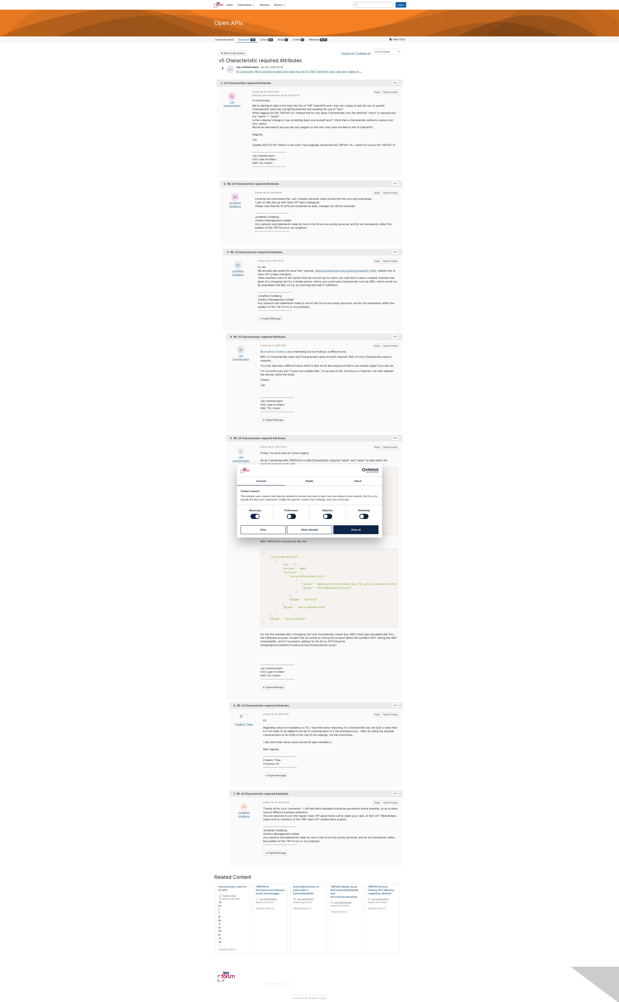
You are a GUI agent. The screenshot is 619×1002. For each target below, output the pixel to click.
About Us (362, 983)
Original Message (271, 318)
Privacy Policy (364, 990)
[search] (356, 4)
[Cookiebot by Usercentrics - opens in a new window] (364, 470)
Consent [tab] (261, 480)
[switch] (291, 516)
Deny (263, 529)
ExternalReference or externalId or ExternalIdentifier (306, 890)
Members (317, 39)
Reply (377, 92)
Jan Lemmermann (268, 899)
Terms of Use (364, 987)
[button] (246, 4)
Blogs (282, 39)
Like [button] (395, 82)
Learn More (317, 987)
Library (266, 39)
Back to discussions (234, 53)
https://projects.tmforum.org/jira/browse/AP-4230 (345, 270)
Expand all (347, 53)
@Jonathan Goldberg (273, 351)
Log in (401, 4)
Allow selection (309, 529)
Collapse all (363, 53)
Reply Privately (390, 92)
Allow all (356, 529)
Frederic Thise (244, 724)
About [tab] (357, 480)
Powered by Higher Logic (309, 998)
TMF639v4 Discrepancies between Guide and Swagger (270, 890)
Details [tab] (310, 480)
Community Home (224, 39)
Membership (317, 983)
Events (298, 39)
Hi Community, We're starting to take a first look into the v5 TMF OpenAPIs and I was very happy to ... (299, 71)
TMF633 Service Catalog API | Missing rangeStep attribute (381, 890)
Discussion (246, 39)
